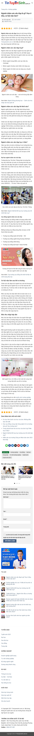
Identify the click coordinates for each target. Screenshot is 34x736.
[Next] (32, 473)
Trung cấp (5, 455)
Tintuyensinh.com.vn (7, 42)
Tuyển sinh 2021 (7, 457)
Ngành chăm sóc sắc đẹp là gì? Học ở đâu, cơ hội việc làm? (18, 578)
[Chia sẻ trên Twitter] (12, 445)
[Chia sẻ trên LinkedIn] (21, 445)
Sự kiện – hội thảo (6, 677)
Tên (4, 511)
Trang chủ (4, 9)
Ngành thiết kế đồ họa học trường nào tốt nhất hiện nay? (25, 477)
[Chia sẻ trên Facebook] (9, 445)
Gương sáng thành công (8, 664)
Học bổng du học (6, 683)
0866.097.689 (11, 727)
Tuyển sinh (25, 455)
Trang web (6, 527)
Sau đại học (4, 640)
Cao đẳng (22, 452)
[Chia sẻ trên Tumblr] (24, 445)
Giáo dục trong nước (7, 692)
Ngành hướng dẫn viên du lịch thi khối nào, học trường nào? (18, 605)
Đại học (28, 452)
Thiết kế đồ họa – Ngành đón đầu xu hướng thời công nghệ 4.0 (19, 594)
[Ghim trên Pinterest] (18, 445)
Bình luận (6, 497)
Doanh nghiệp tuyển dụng (8, 655)
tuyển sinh (19, 397)
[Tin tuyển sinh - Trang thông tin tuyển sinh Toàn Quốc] (17, 3)
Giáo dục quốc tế (6, 695)
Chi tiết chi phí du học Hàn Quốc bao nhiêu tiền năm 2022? (18, 610)
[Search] (32, 2)
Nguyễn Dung (7, 21)
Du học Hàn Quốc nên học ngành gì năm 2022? (18, 616)
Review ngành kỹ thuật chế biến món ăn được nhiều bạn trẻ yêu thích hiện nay (19, 599)
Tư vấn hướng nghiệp (15, 455)
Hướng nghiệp (12, 9)
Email (5, 519)
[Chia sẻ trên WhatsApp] (6, 445)
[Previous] (2, 473)
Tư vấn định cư (5, 680)
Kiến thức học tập (6, 698)
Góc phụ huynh (5, 701)
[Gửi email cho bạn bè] (15, 445)
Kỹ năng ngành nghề (7, 661)
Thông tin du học (6, 674)
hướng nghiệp (27, 397)
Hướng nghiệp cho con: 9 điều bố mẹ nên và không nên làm (7, 477)
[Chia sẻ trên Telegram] (27, 445)
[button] (2, 3)
